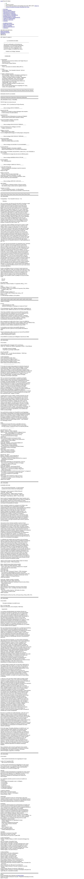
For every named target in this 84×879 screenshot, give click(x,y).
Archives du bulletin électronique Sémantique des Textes (17, 7)
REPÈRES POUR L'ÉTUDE (9, 16)
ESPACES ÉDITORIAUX (9, 26)
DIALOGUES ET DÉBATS (9, 11)
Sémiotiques (3, 33)
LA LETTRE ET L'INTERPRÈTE (10, 15)
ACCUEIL (5, 9)
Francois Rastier (20, 875)
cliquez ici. (36, 5)
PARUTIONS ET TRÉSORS (9, 13)
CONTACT (5, 27)
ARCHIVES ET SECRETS (9, 12)
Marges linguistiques (5, 31)
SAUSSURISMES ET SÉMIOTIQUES (11, 17)
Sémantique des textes (5, 32)
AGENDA (5, 21)
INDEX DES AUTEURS (8, 24)
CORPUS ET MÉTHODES (9, 18)
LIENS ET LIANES (7, 25)
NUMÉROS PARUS (7, 23)
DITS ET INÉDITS (7, 10)
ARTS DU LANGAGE (8, 19)
